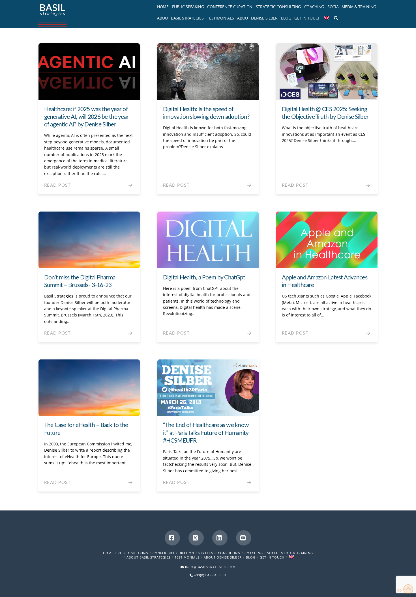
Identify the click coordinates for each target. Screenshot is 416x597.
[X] (196, 538)
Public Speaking (133, 553)
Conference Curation (173, 553)
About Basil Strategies (148, 557)
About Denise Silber (223, 557)
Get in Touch (272, 557)
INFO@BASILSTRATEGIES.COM (210, 567)
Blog (251, 557)
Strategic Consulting (219, 553)
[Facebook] (172, 538)
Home (108, 553)
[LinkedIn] (220, 538)
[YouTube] (243, 538)
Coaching (254, 553)
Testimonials (187, 557)
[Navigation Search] (335, 17)
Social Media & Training (290, 553)
